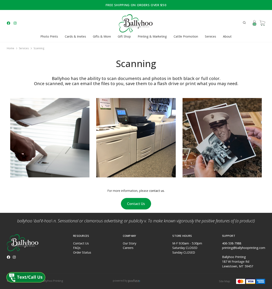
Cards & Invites (75, 36)
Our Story (129, 243)
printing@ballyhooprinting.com (243, 248)
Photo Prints (49, 36)
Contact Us (136, 203)
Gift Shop (124, 36)
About (227, 36)
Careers (128, 248)
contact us (156, 191)
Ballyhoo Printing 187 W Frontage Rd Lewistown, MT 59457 (237, 261)
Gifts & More (102, 36)
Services (210, 36)
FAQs (77, 248)
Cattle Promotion (186, 36)
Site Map (224, 281)
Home (10, 48)
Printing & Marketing (152, 36)
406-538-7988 (231, 243)
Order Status (82, 252)
